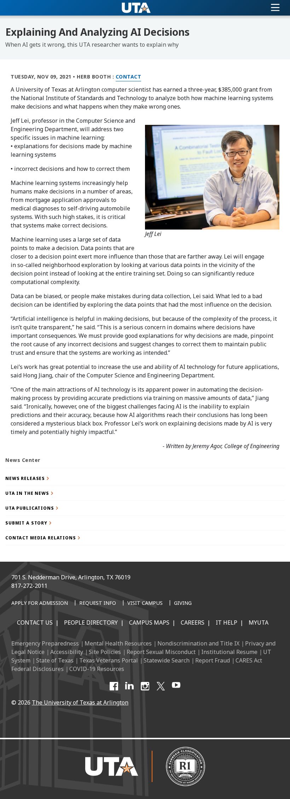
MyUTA (258, 622)
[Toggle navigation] (275, 8)
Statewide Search (167, 660)
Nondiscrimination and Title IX (198, 643)
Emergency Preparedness (45, 643)
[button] (145, 478)
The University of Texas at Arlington (80, 702)
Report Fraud (212, 660)
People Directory (91, 622)
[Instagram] (145, 686)
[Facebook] (114, 686)
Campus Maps (149, 622)
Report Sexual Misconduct (161, 652)
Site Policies (105, 652)
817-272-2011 (29, 586)
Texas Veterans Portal (108, 660)
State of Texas (55, 660)
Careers (192, 622)
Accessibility (66, 652)
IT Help (226, 622)
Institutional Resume (229, 652)
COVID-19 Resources (96, 669)
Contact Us (35, 622)
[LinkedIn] (129, 686)
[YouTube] (176, 686)
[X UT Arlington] (160, 686)
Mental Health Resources (118, 643)
